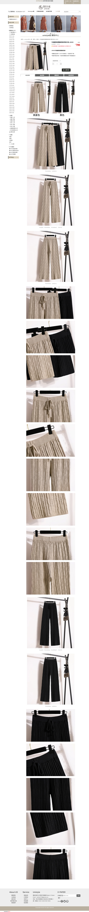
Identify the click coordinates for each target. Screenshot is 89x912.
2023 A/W (11, 109)
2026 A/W (11, 100)
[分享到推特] (64, 901)
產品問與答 (71, 75)
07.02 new (11, 39)
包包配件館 (49, 11)
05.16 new (11, 50)
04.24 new (11, 56)
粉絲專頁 (26, 902)
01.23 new (11, 76)
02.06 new (12, 72)
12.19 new (11, 85)
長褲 (10, 138)
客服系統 (26, 895)
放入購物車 (66, 70)
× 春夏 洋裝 (12, 119)
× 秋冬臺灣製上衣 (13, 130)
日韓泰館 (40, 11)
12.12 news (12, 87)
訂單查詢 (26, 897)
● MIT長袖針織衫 (13, 148)
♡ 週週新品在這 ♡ (12, 19)
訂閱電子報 (60, 895)
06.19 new (11, 41)
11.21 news (11, 92)
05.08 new (12, 52)
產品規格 (42, 75)
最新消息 (13, 899)
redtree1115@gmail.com (42, 897)
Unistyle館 (31, 11)
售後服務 (26, 901)
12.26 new (11, 83)
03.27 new (11, 63)
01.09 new (11, 79)
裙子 (10, 142)
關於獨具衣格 (13, 901)
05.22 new (12, 48)
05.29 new (12, 47)
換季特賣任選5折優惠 (48, 1)
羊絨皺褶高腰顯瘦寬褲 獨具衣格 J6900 (49, 39)
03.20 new (12, 65)
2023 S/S (11, 112)
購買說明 (57, 75)
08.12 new (11, 36)
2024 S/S (11, 105)
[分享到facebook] (62, 901)
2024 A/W (11, 107)
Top (85, 29)
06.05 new (11, 45)
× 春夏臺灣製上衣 (13, 128)
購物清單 (76, 1)
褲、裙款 (33, 39)
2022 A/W (11, 110)
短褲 (10, 136)
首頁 (22, 39)
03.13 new (11, 67)
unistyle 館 (26, 39)
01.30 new (11, 74)
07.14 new (11, 37)
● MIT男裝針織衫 (13, 152)
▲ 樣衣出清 (12, 132)
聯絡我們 (13, 902)
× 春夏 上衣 (12, 117)
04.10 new (11, 59)
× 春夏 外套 (12, 121)
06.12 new (11, 43)
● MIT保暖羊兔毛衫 (14, 150)
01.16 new (11, 78)
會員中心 (26, 899)
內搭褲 (10, 140)
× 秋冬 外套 (12, 126)
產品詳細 (27, 75)
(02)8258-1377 (17, 11)
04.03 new (11, 61)
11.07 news (12, 96)
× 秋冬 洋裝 (12, 124)
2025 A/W (11, 103)
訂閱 (78, 895)
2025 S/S (11, 101)
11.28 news (12, 90)
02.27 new (11, 70)
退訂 (59, 898)
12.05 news (12, 89)
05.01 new (11, 54)
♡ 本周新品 (12, 34)
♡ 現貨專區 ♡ (12, 32)
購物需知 (13, 895)
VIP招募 (58, 11)
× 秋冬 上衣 (12, 122)
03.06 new (12, 69)
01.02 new (11, 81)
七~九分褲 (11, 144)
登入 (68, 1)
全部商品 (11, 27)
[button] (47, 33)
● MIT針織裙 (12, 154)
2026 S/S (11, 98)
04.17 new (11, 58)
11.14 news (11, 94)
